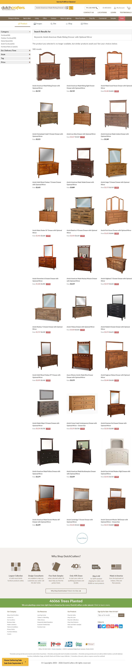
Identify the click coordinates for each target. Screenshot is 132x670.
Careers (9, 634)
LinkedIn (121, 626)
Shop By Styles (72, 615)
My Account (120, 8)
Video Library (41, 619)
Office (45, 18)
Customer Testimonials (43, 624)
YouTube (108, 626)
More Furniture (80, 18)
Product (23, 24)
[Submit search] (71, 8)
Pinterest (112, 626)
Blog (70, 24)
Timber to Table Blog (43, 617)
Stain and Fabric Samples (74, 624)
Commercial (102, 18)
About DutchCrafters (13, 615)
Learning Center (41, 615)
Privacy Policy (11, 629)
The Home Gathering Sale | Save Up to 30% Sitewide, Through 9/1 (66, 2)
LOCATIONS (102, 12)
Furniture (5, 35)
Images (39, 24)
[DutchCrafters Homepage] (13, 8)
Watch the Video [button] (65, 591)
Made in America (11, 624)
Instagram (116, 626)
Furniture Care (41, 627)
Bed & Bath (27, 18)
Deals (122, 18)
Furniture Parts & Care (9, 47)
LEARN (113, 12)
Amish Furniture (7, 44)
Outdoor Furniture (8, 38)
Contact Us (10, 617)
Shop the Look (71, 617)
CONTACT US (89, 12)
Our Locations (11, 619)
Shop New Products (73, 622)
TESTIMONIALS (125, 12)
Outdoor (53, 18)
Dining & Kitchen (13, 18)
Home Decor (7, 41)
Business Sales (11, 622)
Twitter (104, 626)
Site (54, 24)
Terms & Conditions (12, 627)
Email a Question (56, 649)
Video (85, 24)
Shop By (92, 18)
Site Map (70, 627)
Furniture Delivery (12, 631)
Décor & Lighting (65, 18)
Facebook (99, 626)
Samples (113, 18)
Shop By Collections (73, 619)
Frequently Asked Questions (45, 622)
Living (37, 18)
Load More (82, 538)
